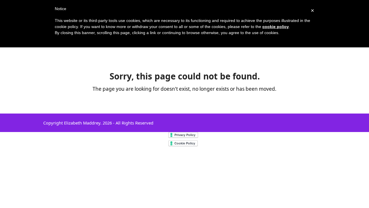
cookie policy (275, 26)
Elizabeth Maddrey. (82, 123)
